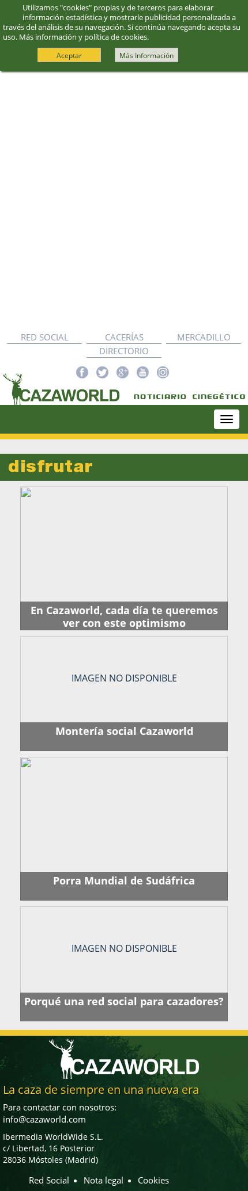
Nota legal (103, 1180)
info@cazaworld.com (44, 1119)
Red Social (45, 337)
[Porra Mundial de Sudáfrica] (124, 829)
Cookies (153, 1180)
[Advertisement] (124, 200)
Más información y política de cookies (83, 37)
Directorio (124, 351)
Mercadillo (204, 337)
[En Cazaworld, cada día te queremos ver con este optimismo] (124, 558)
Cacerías (124, 337)
